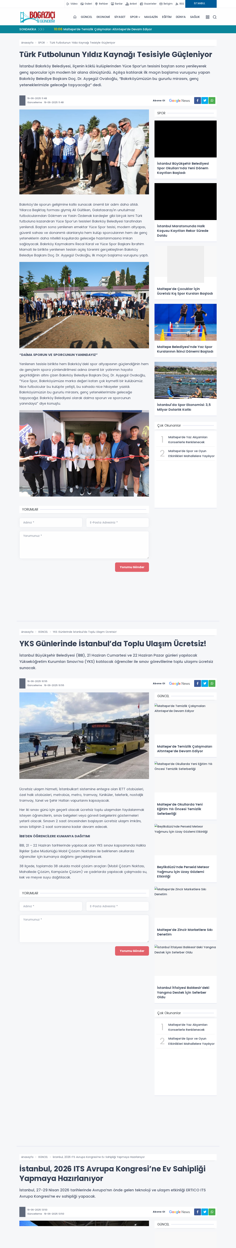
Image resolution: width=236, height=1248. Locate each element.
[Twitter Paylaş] (204, 100)
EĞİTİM (166, 17)
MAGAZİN (151, 17)
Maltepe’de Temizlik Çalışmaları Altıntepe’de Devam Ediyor (103, 29)
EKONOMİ (103, 17)
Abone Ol (159, 100)
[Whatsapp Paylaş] (212, 100)
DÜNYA (181, 17)
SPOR (134, 17)
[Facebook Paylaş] (197, 100)
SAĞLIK (195, 17)
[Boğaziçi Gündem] (37, 17)
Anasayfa (27, 42)
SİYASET (120, 17)
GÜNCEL (86, 17)
